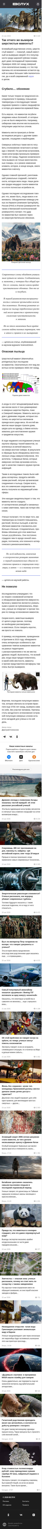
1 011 (38, 1201)
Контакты (25, 1501)
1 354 (38, 1153)
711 (39, 1297)
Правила (25, 1505)
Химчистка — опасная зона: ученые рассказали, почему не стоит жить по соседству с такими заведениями (19, 1281)
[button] (4, 736)
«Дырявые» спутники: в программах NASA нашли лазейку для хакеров (19, 1376)
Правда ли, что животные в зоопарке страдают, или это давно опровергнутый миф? (21, 1233)
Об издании (7, 1505)
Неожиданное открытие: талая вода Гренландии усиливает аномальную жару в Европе (18, 1329)
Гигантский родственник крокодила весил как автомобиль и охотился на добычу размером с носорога (19, 1423)
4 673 (38, 960)
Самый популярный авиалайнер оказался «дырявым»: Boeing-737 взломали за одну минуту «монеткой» (19, 992)
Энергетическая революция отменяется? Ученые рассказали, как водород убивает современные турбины (21, 896)
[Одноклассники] (8, 1515)
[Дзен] (33, 1515)
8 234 (38, 819)
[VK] (21, 1515)
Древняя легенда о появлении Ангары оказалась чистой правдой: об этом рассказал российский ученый (20, 803)
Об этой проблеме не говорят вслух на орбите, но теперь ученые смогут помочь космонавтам (20, 1041)
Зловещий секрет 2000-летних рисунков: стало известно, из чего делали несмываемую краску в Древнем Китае (20, 1139)
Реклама (6, 1501)
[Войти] (38, 4)
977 (39, 1249)
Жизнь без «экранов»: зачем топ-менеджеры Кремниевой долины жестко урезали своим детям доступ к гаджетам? (21, 1090)
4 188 (38, 1009)
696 (39, 1345)
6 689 (38, 864)
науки (31, 76)
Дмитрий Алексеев (10, 730)
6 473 (38, 912)
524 (39, 1391)
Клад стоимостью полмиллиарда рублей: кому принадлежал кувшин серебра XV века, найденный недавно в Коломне (20, 1472)
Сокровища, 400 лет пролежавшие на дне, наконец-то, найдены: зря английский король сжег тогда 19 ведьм (20, 851)
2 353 (38, 1108)
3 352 (38, 1057)
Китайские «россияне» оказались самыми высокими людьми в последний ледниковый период (17, 1185)
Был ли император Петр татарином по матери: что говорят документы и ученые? (20, 944)
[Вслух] (21, 4)
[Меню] (4, 4)
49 (39, 1439)
